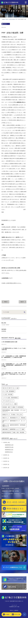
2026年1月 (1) (9, 452)
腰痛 (23, 429)
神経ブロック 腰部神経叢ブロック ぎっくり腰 (13, 421)
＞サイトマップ (14, 605)
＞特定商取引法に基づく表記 (14, 606)
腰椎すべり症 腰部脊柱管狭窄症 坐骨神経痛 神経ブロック (14, 425)
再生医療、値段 (6, 407)
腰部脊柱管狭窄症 (6, 432)
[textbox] (14, 255)
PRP (10, 388)
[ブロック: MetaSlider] (14, 288)
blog (5, 23)
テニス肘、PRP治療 (7, 394)
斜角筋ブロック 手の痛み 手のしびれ (12, 414)
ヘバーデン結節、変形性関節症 (10, 397)
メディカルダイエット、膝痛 (9, 404)
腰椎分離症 (5, 429)
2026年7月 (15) (9, 447)
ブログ (6, 19)
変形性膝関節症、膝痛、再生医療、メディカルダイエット (13, 411)
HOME (3, 19)
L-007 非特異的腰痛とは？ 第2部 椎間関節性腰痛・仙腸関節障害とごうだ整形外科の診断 (14, 356)
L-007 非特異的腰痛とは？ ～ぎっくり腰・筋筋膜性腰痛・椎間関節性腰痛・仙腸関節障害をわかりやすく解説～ (14, 365)
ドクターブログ (12, 19)
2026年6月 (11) (9, 449)
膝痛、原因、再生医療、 (19, 432)
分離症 (13, 407)
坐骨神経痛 (20, 407)
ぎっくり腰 (15, 388)
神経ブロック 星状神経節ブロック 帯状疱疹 (13, 417)
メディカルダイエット (7, 400)
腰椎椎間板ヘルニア (15, 429)
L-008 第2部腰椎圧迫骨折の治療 (9, 341)
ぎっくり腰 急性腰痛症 (8, 391)
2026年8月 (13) (9, 444)
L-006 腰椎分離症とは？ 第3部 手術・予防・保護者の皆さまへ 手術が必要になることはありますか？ (14, 374)
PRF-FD (4, 388)
